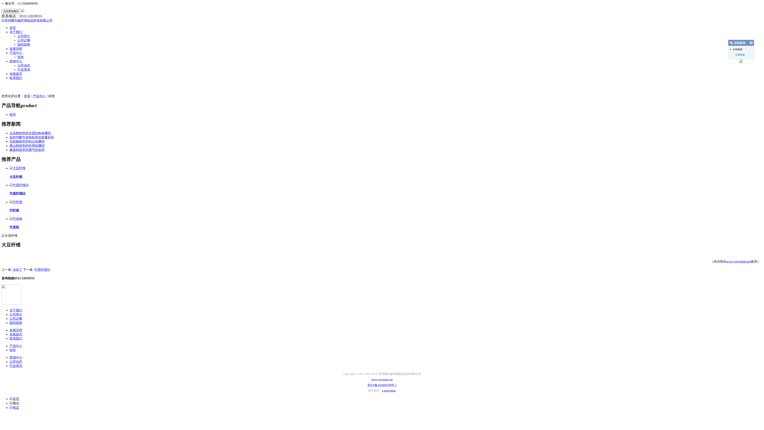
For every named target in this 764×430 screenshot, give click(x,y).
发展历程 (16, 48)
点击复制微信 (11, 11)
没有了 (17, 269)
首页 (13, 27)
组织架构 (24, 44)
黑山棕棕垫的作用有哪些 (27, 145)
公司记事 (24, 40)
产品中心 (16, 53)
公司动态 (24, 65)
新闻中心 (16, 61)
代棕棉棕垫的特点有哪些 (27, 141)
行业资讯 (24, 69)
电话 (16, 407)
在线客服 (740, 54)
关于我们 (16, 32)
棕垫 (21, 57)
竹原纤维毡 (42, 269)
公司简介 (24, 36)
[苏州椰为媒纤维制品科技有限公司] (27, 20)
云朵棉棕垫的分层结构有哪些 (30, 133)
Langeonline (389, 390)
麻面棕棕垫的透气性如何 (27, 149)
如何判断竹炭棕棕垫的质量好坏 (32, 137)
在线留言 (16, 73)
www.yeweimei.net (738, 261)
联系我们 (16, 78)
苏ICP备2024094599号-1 (382, 385)
